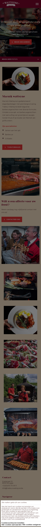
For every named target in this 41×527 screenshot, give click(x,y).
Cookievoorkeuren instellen (12, 523)
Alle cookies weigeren (31, 525)
